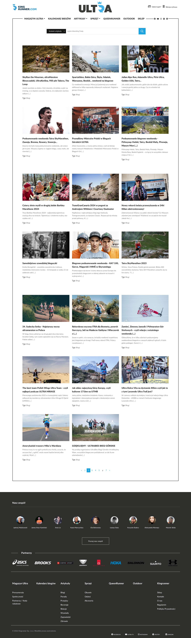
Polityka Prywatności (166, 609)
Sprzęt (88, 583)
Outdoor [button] (129, 19)
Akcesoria (89, 601)
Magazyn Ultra (20, 583)
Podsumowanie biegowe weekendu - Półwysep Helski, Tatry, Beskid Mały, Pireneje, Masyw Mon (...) (145, 142)
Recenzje (64, 605)
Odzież (88, 597)
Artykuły (65, 583)
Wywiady (65, 613)
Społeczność (17, 597)
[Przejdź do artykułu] (45, 58)
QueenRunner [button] (111, 19)
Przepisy (64, 601)
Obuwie (88, 593)
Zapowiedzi (66, 617)
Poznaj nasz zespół (95, 541)
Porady (64, 597)
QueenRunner (116, 583)
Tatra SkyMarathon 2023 (134, 263)
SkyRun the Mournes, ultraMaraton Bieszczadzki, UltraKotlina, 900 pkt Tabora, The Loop (45, 80)
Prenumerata (18, 593)
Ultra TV (131, 634)
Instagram (144, 634)
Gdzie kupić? (156, 7)
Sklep (159, 593)
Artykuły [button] (79, 19)
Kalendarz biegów (46, 583)
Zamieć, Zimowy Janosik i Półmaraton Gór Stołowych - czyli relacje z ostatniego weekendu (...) (143, 330)
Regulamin (161, 605)
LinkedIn (170, 634)
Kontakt (160, 597)
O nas (159, 601)
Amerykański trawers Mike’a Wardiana (41, 446)
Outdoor (137, 583)
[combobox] (56, 31)
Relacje (64, 609)
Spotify (157, 634)
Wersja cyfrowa (171, 7)
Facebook (117, 634)
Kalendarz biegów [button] (59, 19)
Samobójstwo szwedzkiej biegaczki (39, 263)
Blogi (28, 98)
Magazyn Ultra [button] (33, 19)
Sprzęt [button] (94, 19)
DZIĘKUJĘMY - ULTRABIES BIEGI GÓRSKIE (93, 446)
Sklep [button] (141, 19)
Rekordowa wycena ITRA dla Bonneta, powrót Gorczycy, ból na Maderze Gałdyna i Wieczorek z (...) (95, 330)
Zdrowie (64, 621)
